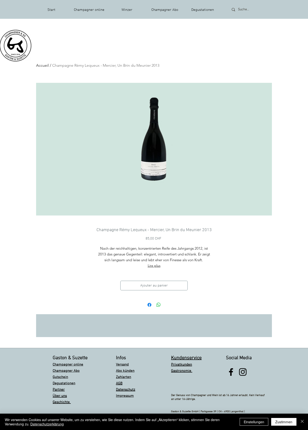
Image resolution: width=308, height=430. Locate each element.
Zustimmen (283, 421)
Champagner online (68, 364)
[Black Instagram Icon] (243, 372)
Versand (122, 364)
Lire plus (154, 265)
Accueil (42, 65)
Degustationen (64, 383)
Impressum (125, 396)
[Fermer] (302, 421)
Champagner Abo (66, 371)
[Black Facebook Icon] (231, 372)
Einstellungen (254, 421)
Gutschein (60, 377)
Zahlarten (123, 377)
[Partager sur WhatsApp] (158, 305)
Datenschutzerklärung (47, 424)
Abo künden (125, 371)
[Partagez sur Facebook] (149, 305)
